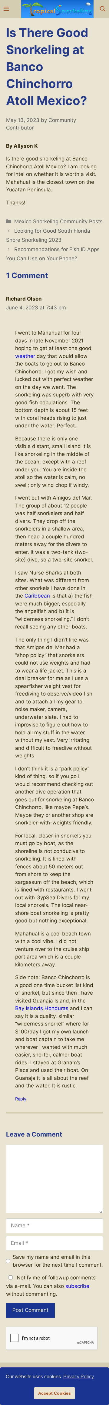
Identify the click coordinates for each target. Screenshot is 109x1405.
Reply (20, 1098)
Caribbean (37, 596)
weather (25, 356)
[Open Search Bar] (102, 9)
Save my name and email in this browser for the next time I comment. (58, 1261)
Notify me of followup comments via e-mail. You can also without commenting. (51, 1286)
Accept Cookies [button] (54, 1393)
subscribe (77, 1286)
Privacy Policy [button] (78, 1376)
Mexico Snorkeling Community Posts (58, 221)
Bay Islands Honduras (41, 1008)
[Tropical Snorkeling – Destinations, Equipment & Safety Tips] (57, 9)
